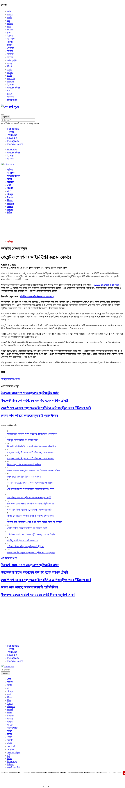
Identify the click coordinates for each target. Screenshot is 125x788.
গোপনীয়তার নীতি (13, 767)
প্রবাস (9, 69)
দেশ (8, 20)
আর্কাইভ (10, 96)
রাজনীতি (10, 181)
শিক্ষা (9, 32)
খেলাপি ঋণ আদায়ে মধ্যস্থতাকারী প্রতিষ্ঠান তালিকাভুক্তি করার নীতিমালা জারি (46, 408)
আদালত (10, 53)
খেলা (9, 26)
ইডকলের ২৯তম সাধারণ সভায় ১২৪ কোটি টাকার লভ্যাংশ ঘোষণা (38, 594)
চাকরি (9, 75)
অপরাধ (10, 50)
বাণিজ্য (10, 23)
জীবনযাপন (11, 38)
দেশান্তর (10, 47)
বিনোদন (10, 29)
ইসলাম (9, 35)
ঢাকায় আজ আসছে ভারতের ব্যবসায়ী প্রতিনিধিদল (29, 415)
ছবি (8, 90)
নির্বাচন (9, 44)
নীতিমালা (10, 764)
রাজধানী (10, 41)
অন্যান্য (10, 81)
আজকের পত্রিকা (13, 87)
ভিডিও (9, 93)
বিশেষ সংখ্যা (12, 99)
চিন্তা (9, 66)
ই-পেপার (10, 84)
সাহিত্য (10, 57)
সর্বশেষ (9, 14)
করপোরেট (11, 78)
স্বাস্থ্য (9, 63)
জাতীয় (9, 17)
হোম (9, 11)
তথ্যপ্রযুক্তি (12, 60)
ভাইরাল (10, 72)
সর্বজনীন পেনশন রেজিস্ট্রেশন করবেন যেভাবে (37, 296)
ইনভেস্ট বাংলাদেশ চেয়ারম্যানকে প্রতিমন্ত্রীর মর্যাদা (30, 393)
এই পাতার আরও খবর (9, 557)
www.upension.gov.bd (106, 284)
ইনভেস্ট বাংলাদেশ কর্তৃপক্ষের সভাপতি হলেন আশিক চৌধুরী (34, 400)
